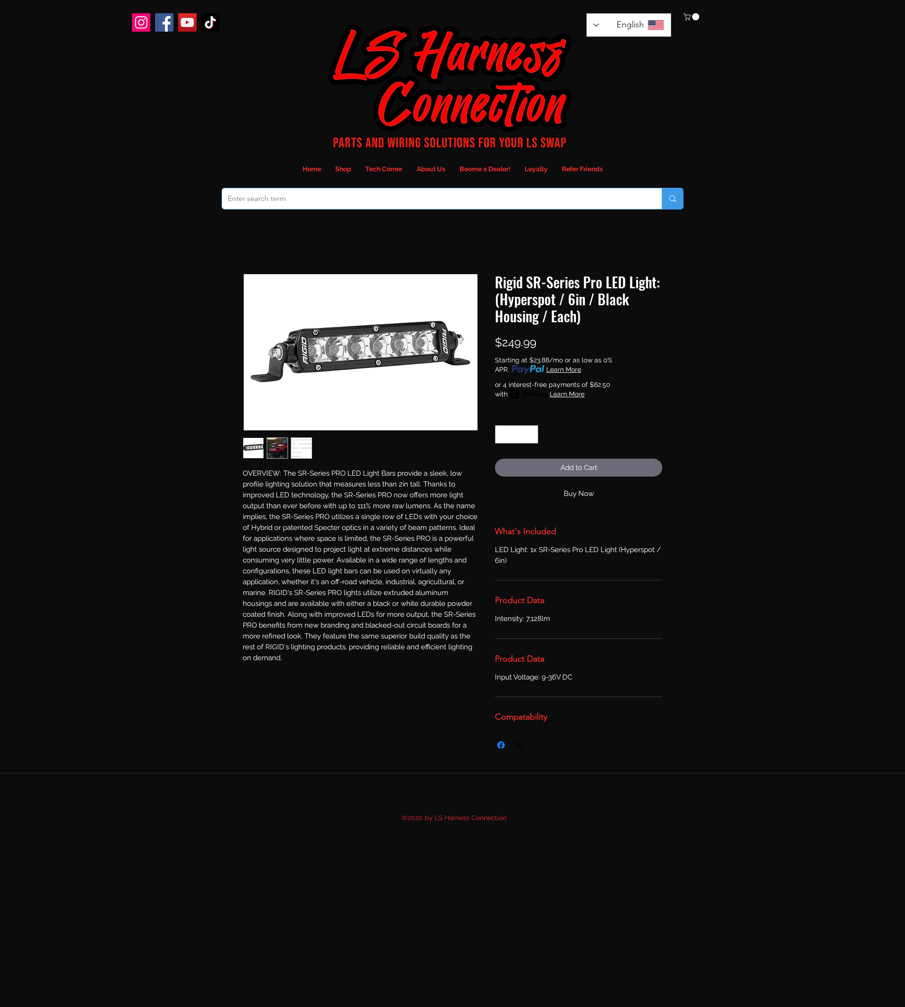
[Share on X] (519, 745)
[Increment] (531, 434)
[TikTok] (210, 22)
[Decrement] (502, 434)
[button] (692, 16)
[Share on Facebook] (501, 745)
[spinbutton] (517, 434)
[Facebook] (164, 22)
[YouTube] (187, 22)
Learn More (563, 369)
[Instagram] (141, 22)
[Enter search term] (672, 198)
